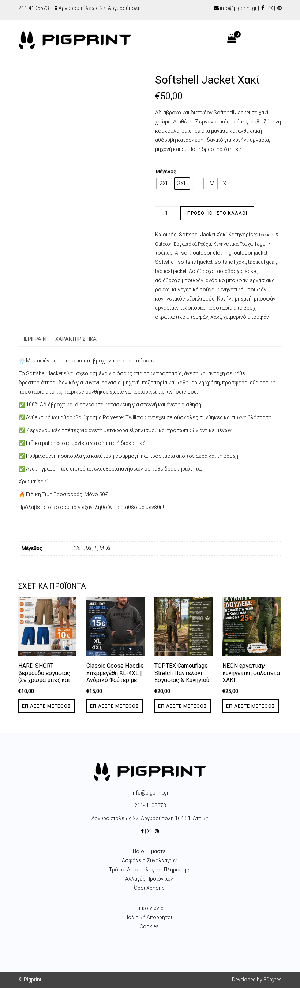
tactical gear (262, 262)
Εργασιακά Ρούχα (192, 244)
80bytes (272, 980)
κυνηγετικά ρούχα (193, 289)
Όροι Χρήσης (149, 888)
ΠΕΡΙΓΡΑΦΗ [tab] (35, 339)
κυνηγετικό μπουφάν (241, 289)
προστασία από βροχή (232, 308)
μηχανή (243, 299)
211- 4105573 (150, 805)
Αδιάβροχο (202, 271)
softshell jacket (195, 262)
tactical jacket (171, 271)
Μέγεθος (166, 171)
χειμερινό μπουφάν (246, 317)
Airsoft (183, 253)
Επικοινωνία (149, 908)
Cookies (149, 926)
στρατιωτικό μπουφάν (181, 317)
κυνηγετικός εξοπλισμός (185, 299)
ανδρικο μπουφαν (227, 280)
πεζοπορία (192, 308)
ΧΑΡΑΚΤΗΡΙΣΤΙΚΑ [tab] (76, 339)
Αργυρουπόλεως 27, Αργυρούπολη (100, 8)
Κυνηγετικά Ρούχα (233, 244)
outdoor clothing (212, 253)
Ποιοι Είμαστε (149, 851)
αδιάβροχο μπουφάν (179, 280)
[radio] (164, 183)
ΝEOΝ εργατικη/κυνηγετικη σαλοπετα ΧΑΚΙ (251, 673)
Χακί (215, 317)
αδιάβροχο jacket (237, 271)
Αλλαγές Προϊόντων (149, 879)
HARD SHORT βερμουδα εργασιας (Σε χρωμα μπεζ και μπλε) (44, 676)
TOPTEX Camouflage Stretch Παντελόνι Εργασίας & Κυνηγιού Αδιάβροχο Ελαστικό (182, 676)
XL (109, 548)
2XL (78, 548)
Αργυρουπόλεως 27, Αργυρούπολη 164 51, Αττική (150, 818)
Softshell (165, 262)
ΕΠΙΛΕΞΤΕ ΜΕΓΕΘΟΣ (46, 706)
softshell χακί (230, 262)
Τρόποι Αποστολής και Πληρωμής (149, 870)
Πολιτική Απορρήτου (149, 917)
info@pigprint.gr (238, 8)
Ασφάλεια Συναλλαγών (149, 860)
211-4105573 (33, 8)
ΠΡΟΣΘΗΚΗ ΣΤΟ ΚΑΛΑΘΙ (217, 213)
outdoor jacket (250, 253)
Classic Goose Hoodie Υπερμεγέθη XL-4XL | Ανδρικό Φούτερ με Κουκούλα (115, 676)
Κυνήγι (225, 299)
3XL (88, 548)
